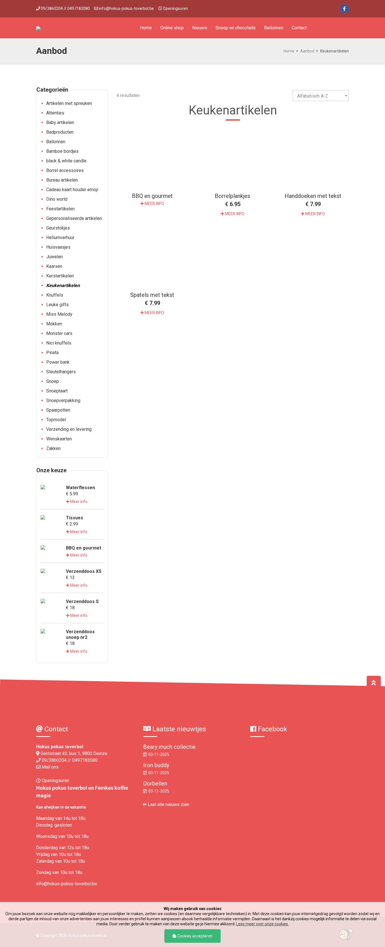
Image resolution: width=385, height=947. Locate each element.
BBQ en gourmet (83, 548)
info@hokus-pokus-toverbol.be (126, 8)
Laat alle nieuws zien (168, 804)
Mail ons (50, 767)
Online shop (172, 27)
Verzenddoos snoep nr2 (80, 634)
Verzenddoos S (82, 601)
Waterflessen (80, 487)
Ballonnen (273, 27)
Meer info (78, 501)
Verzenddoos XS (83, 571)
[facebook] (344, 8)
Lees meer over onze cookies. (262, 924)
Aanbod (307, 51)
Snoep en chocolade (236, 27)
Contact (299, 27)
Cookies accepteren (194, 936)
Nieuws (199, 27)
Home (146, 27)
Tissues (74, 517)
